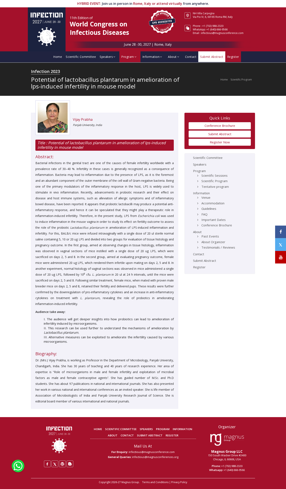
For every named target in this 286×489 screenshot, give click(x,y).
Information (151, 57)
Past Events (210, 236)
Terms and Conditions (155, 482)
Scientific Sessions (214, 175)
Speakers (106, 57)
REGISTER (172, 435)
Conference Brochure (220, 125)
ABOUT (112, 435)
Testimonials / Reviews (218, 247)
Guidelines (208, 208)
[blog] (70, 463)
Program (127, 57)
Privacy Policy (179, 482)
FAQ (204, 214)
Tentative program (215, 186)
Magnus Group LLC (227, 451)
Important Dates (213, 220)
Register (233, 57)
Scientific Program (241, 79)
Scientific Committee (81, 57)
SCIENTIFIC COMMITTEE (121, 429)
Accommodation (212, 203)
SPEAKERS (146, 429)
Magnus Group (130, 482)
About (172, 57)
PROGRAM (163, 429)
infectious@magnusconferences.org (155, 457)
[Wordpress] (62, 463)
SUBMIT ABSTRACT (149, 435)
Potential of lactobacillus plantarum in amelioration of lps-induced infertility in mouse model (101, 145)
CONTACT (127, 435)
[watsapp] (18, 465)
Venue (205, 197)
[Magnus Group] (227, 440)
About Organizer (213, 242)
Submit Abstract (211, 57)
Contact (191, 57)
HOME (98, 429)
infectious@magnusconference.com (222, 33)
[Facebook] (47, 463)
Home (57, 57)
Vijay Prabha (83, 119)
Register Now (220, 142)
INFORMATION (182, 429)
